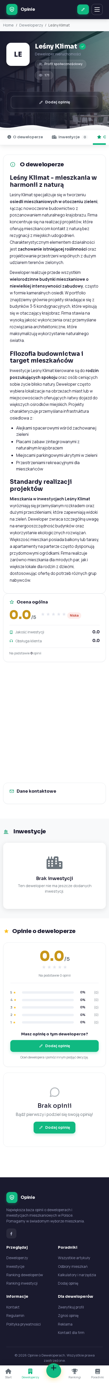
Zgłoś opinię (68, 1315)
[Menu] (97, 9)
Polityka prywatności (23, 1324)
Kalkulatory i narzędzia (77, 1275)
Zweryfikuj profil (71, 1307)
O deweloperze (27, 137)
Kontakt (13, 1307)
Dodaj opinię (57, 102)
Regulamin (15, 1315)
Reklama (65, 1324)
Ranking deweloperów (24, 1275)
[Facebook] (11, 1233)
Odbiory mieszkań (73, 1266)
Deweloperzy (31, 25)
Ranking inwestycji (22, 1283)
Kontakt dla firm (71, 1332)
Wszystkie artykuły (74, 1257)
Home (8, 25)
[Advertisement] (54, 722)
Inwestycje (72, 137)
